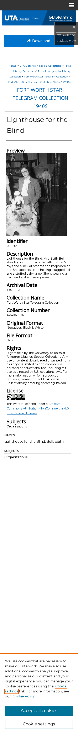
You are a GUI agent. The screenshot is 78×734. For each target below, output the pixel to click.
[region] (39, 693)
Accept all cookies (39, 710)
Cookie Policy (24, 696)
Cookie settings (39, 723)
